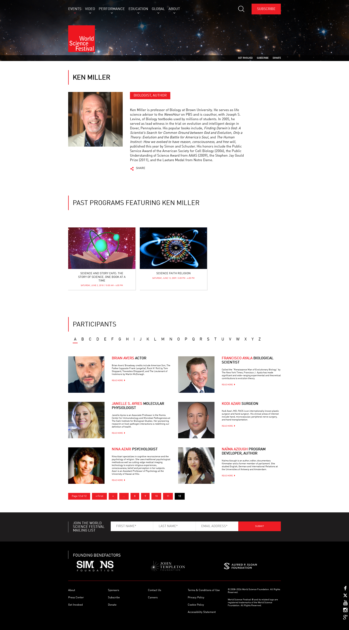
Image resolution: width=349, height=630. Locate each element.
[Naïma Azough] (196, 465)
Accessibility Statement (202, 612)
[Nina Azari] (86, 465)
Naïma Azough (244, 451)
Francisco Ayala (247, 360)
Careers (153, 597)
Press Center (76, 597)
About (71, 590)
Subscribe (266, 9)
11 (168, 496)
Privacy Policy (196, 597)
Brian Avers (129, 358)
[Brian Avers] (86, 374)
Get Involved (75, 605)
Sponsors (113, 590)
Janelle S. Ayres (138, 406)
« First (99, 496)
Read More (117, 381)
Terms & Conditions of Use (204, 590)
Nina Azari (135, 449)
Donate (112, 605)
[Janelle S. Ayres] (86, 420)
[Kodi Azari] (196, 420)
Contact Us (154, 590)
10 (156, 496)
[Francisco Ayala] (196, 374)
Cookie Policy (196, 605)
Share (140, 168)
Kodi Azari (240, 404)
